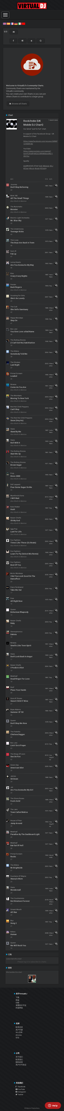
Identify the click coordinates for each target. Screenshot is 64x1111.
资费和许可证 (21, 1005)
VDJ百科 (19, 1032)
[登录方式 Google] (40, 40)
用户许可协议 (21, 1065)
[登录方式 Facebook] (13, 40)
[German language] (16, 24)
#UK (25, 166)
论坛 (17, 1038)
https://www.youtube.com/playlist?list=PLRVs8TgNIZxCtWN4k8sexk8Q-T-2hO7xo (38, 153)
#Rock (31, 168)
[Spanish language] (8, 24)
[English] (4, 24)
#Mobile (46, 166)
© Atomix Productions (32, 1108)
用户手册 (19, 1030)
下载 (17, 997)
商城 (17, 1000)
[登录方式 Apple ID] (31, 40)
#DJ (51, 166)
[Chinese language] (23, 24)
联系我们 (19, 1060)
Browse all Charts (19, 104)
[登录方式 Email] (14, 32)
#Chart (26, 168)
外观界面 (19, 1008)
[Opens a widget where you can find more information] (53, 1106)
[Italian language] (19, 24)
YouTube (21, 1089)
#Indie (37, 168)
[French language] (12, 24)
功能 (17, 1003)
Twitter (20, 1094)
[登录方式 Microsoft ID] (22, 40)
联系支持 (19, 1027)
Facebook (20, 1087)
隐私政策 (19, 1062)
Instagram (21, 1092)
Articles (19, 1035)
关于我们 (19, 1057)
